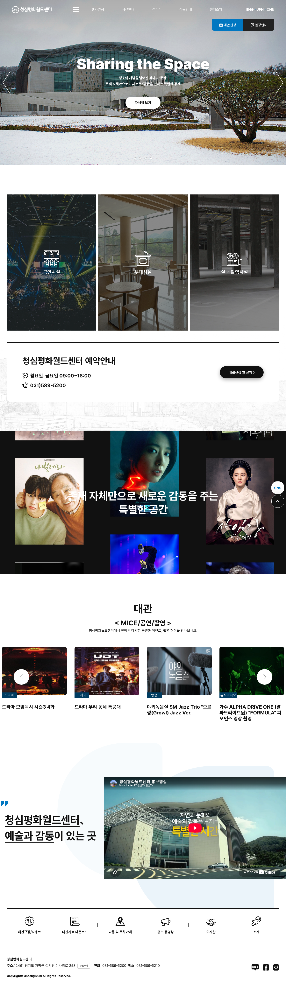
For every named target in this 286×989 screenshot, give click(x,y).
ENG (250, 9)
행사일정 (98, 9)
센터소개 (216, 9)
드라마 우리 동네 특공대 (98, 707)
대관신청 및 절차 (241, 372)
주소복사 (84, 965)
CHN (270, 9)
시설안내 (128, 9)
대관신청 (229, 25)
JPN (260, 9)
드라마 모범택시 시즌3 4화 (28, 707)
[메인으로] (32, 9)
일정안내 (260, 25)
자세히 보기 (143, 103)
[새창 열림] (255, 967)
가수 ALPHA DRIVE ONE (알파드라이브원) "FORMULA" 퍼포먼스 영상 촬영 (250, 712)
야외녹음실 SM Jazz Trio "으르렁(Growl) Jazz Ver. (179, 710)
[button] (7, 82)
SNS (277, 488)
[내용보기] (34, 671)
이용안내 (185, 9)
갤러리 (157, 9)
